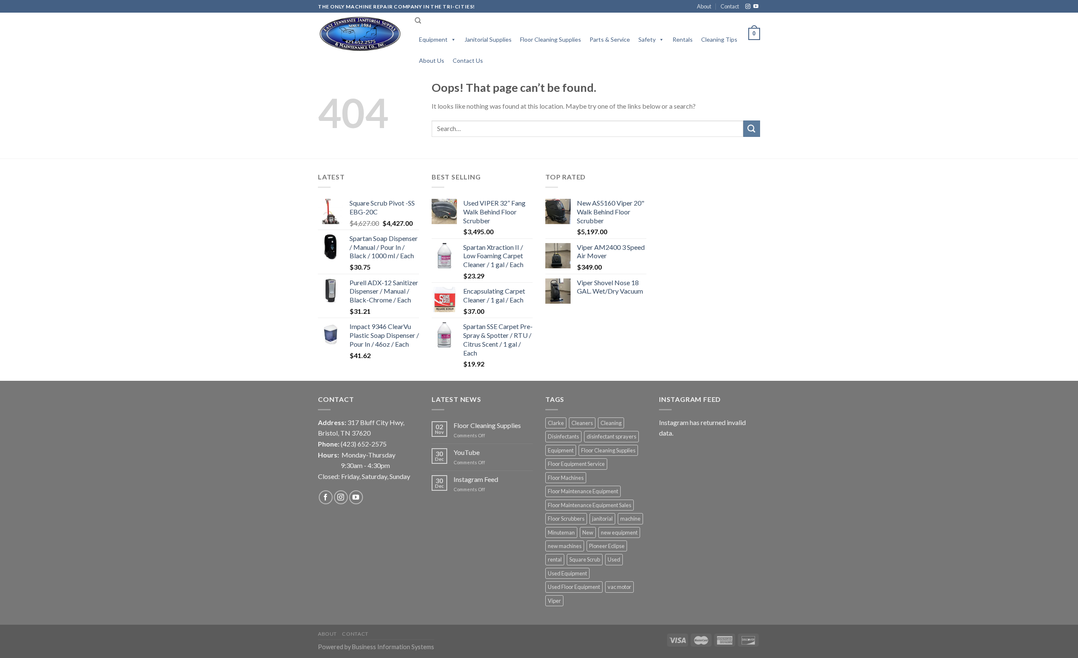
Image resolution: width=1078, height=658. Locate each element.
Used (614, 559)
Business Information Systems (393, 646)
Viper (554, 600)
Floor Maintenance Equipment (583, 491)
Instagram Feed (476, 479)
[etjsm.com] (360, 34)
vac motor (619, 586)
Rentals (682, 39)
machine (630, 518)
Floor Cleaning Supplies (550, 39)
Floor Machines (566, 477)
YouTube (467, 452)
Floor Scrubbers (566, 518)
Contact (729, 6)
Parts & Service (610, 39)
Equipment (433, 39)
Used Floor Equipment (574, 586)
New (587, 532)
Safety (647, 39)
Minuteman (561, 532)
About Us (431, 60)
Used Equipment (567, 573)
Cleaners (582, 423)
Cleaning (611, 423)
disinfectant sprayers (611, 436)
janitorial (602, 518)
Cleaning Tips (719, 39)
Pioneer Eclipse (606, 546)
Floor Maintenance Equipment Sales (589, 505)
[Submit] (751, 128)
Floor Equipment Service (576, 463)
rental (555, 559)
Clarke (556, 423)
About (704, 6)
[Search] (418, 21)
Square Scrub (584, 559)
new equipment (619, 532)
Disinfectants (563, 436)
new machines (565, 546)
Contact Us (468, 60)
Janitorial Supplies (488, 39)
